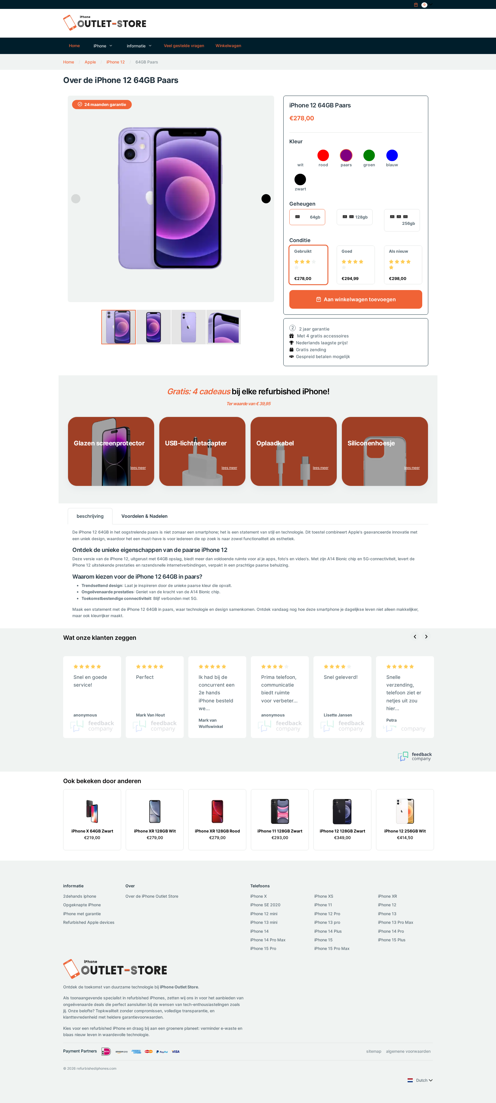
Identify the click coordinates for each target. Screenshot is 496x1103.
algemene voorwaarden (408, 1051)
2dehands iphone (79, 896)
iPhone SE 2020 (265, 904)
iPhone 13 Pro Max (395, 922)
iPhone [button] (100, 45)
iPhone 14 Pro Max (268, 939)
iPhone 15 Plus (392, 939)
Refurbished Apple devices (89, 922)
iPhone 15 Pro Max (332, 948)
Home (74, 45)
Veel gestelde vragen (184, 45)
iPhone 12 (387, 904)
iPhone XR (387, 896)
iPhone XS (323, 896)
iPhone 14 (259, 931)
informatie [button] (136, 45)
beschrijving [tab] (90, 516)
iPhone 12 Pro (327, 913)
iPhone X (258, 896)
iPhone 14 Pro (391, 931)
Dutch (421, 1080)
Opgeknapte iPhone (82, 904)
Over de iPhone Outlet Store (151, 896)
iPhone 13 (387, 913)
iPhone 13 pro (327, 922)
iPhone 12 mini (263, 913)
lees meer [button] (138, 467)
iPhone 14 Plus (328, 931)
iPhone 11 (323, 904)
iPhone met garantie (82, 913)
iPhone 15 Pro (263, 948)
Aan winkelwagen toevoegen (359, 299)
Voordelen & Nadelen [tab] (144, 516)
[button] (421, 4)
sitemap (373, 1051)
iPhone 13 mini (263, 922)
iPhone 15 (323, 939)
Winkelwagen (228, 45)
